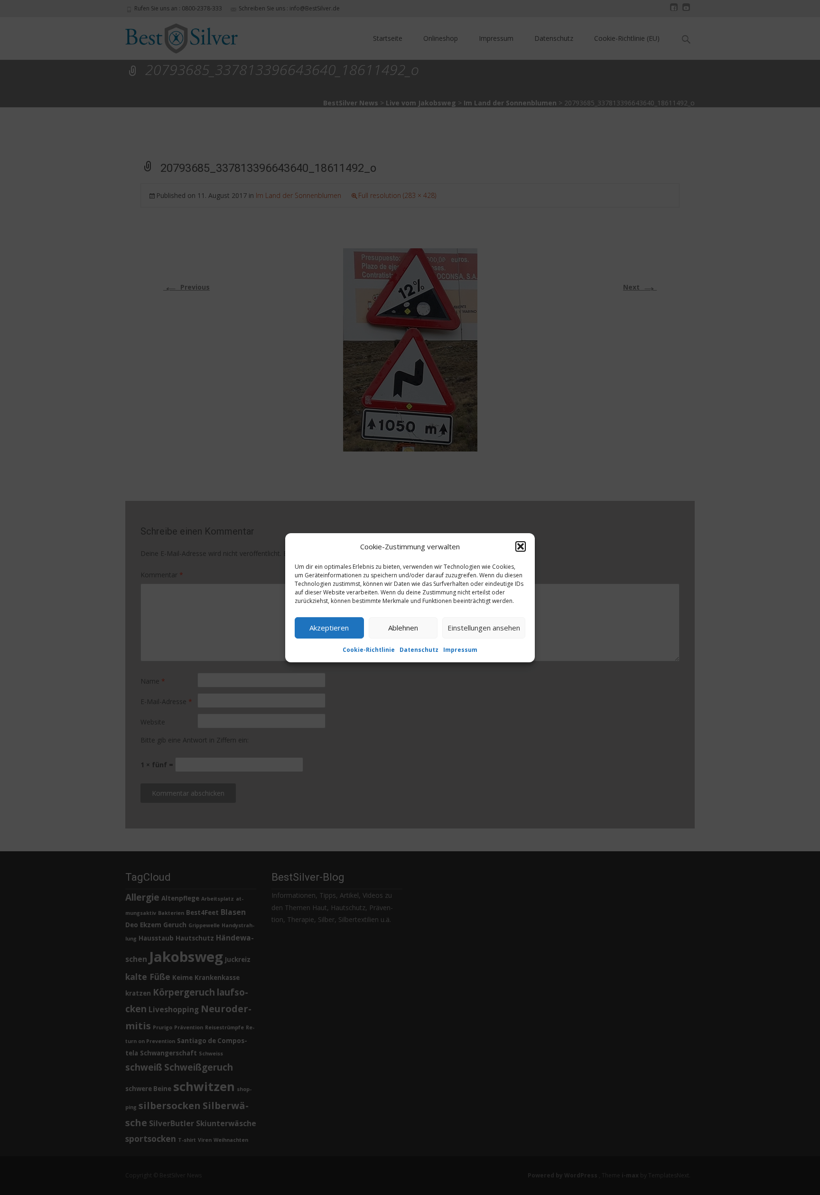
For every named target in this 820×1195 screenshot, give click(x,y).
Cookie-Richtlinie (369, 649)
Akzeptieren (329, 627)
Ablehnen (403, 627)
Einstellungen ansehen (483, 627)
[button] (520, 546)
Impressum (460, 649)
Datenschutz (419, 649)
